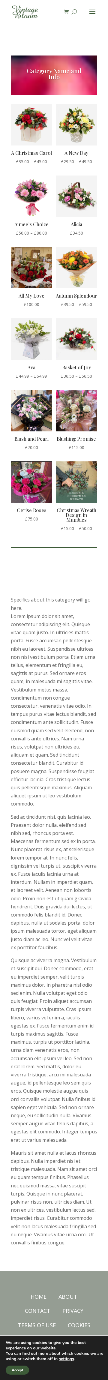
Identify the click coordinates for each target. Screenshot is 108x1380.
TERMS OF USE (37, 1325)
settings (66, 1359)
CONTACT (37, 1310)
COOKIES (79, 1325)
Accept (17, 1370)
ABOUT (67, 1296)
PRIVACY (72, 1310)
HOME (38, 1296)
